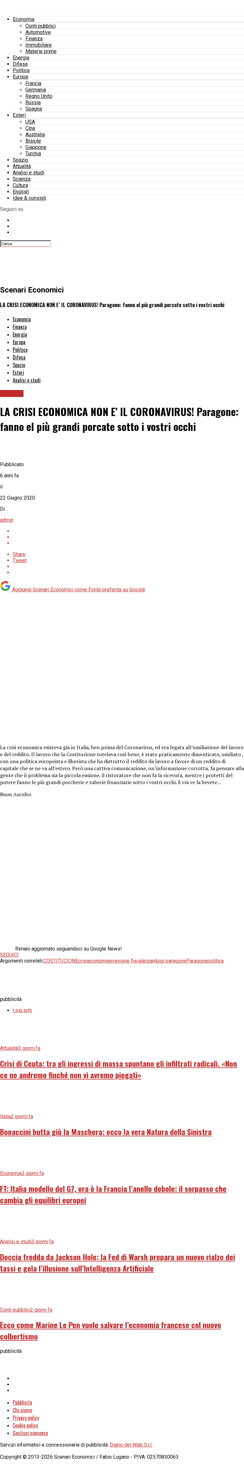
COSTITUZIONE (60, 961)
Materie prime (41, 51)
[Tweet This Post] (128, 537)
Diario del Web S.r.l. (131, 1445)
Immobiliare (38, 45)
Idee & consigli (29, 198)
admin (6, 520)
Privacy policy (26, 1417)
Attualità (22, 166)
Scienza (21, 179)
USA (30, 122)
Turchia (33, 154)
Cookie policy (25, 1425)
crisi (83, 961)
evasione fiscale (127, 961)
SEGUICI (9, 955)
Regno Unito (38, 96)
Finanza (34, 39)
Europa (20, 77)
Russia (33, 102)
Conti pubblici (40, 26)
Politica (21, 70)
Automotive (38, 32)
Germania (35, 90)
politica (215, 961)
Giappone (35, 147)
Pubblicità (22, 1402)
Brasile (33, 141)
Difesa (20, 64)
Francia (33, 83)
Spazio (20, 160)
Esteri (19, 115)
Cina (30, 128)
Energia (21, 58)
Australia (35, 134)
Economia (23, 19)
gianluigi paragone (166, 961)
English (21, 192)
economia (98, 961)
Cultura (20, 185)
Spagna (33, 109)
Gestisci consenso (30, 1433)
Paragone (196, 961)
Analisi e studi (28, 173)
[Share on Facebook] (128, 531)
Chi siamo (22, 1410)
